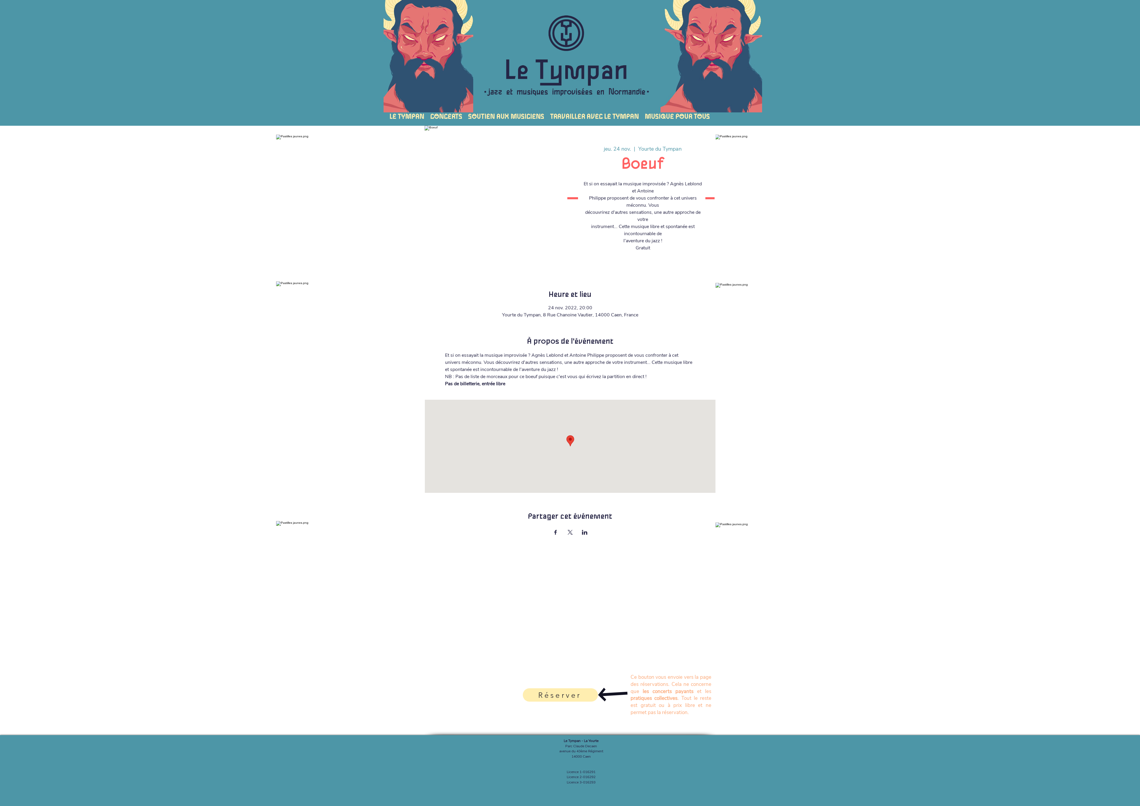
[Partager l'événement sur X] (570, 532)
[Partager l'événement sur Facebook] (555, 532)
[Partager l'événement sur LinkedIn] (585, 532)
